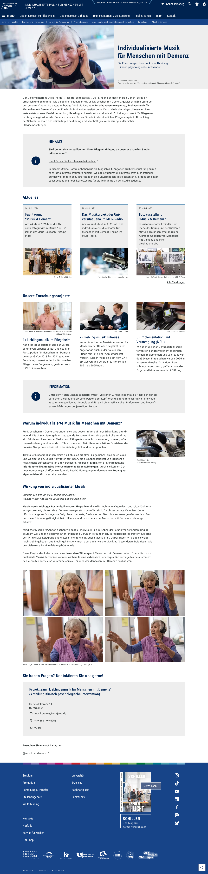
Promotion (29, 782)
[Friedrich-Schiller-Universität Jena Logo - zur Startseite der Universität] (9, 6)
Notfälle (27, 825)
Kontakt (171, 15)
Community (78, 797)
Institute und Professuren (33, 22)
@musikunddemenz (36, 753)
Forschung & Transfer (35, 789)
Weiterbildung (31, 804)
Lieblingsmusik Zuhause (73, 15)
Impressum (28, 870)
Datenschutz (42, 870)
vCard (37, 727)
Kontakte (28, 818)
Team (159, 15)
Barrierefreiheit (58, 870)
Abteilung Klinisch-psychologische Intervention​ (113, 22)
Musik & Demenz (159, 22)
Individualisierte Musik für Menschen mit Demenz (54, 6)
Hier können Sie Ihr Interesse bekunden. (73, 161)
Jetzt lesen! (151, 786)
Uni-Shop (28, 840)
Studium (27, 775)
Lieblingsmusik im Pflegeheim (37, 15)
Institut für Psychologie (59, 22)
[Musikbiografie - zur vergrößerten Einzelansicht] (160, 443)
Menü (11, 15)
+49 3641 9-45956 (45, 720)
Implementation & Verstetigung (111, 15)
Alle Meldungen (176, 282)
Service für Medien (34, 832)
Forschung (143, 22)
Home (3, 22)
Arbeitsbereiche (81, 22)
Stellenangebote (32, 797)
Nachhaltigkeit (80, 789)
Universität (78, 775)
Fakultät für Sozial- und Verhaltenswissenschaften (122, 3)
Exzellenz (77, 782)
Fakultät (14, 22)
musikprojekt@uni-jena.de (50, 713)
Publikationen (143, 15)
